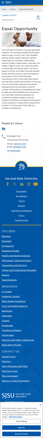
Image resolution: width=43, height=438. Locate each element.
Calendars (7, 315)
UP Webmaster (14, 151)
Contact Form (9, 356)
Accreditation (21, 196)
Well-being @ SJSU (11, 344)
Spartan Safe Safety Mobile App (18, 340)
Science (5, 275)
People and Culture (8, 20)
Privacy (22, 215)
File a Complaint (10, 375)
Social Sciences (9, 279)
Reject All (21, 428)
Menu (38, 19)
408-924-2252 (20, 144)
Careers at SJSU (9, 15)
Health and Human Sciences (16, 255)
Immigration (8, 335)
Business (6, 236)
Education (7, 241)
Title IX (21, 201)
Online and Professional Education (19, 270)
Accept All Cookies (21, 434)
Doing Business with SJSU (15, 366)
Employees (7, 325)
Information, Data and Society (17, 260)
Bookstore (7, 310)
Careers (13, 9)
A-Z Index (7, 291)
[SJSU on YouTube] (35, 184)
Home (4, 9)
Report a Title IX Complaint (16, 380)
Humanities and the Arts (14, 265)
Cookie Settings (21, 220)
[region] (21, 420)
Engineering (8, 245)
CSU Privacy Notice (15, 417)
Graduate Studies (10, 250)
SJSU (8, 2)
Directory (6, 361)
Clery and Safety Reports (14, 306)
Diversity (21, 206)
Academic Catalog (11, 296)
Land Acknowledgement (21, 211)
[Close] (40, 405)
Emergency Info (10, 371)
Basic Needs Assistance (14, 301)
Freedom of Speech (11, 330)
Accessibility (21, 191)
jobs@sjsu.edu (19, 147)
